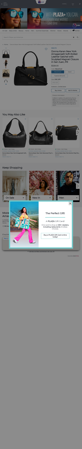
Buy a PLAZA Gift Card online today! (55, 236)
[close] (70, 203)
